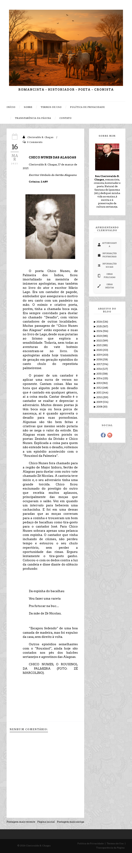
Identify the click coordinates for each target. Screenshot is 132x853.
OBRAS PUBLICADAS (109, 275)
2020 (99, 350)
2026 (99, 321)
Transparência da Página (110, 847)
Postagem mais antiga (70, 821)
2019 (99, 354)
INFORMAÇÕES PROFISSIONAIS (109, 255)
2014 (99, 378)
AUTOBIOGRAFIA (109, 244)
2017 (99, 364)
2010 (99, 397)
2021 (99, 345)
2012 (99, 387)
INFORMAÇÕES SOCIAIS (109, 265)
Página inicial (46, 821)
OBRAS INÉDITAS (109, 286)
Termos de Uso (115, 843)
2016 (99, 368)
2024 (99, 331)
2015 (99, 373)
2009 (99, 402)
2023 (99, 336)
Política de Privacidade (90, 843)
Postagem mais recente (21, 821)
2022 (99, 340)
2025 (99, 326)
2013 (99, 383)
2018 (99, 359)
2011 (99, 392)
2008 (99, 406)
